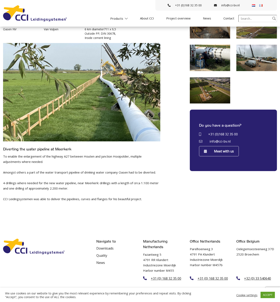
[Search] (274, 18)
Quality (101, 255)
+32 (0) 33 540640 (257, 278)
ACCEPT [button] (267, 295)
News (207, 18)
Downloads (105, 248)
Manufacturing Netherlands (155, 244)
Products (116, 18)
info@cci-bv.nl (230, 5)
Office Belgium (248, 241)
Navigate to (106, 241)
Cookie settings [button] (246, 295)
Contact (228, 18)
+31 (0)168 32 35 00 (188, 5)
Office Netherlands (205, 241)
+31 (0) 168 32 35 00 (166, 278)
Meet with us (224, 151)
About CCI (147, 18)
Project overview (178, 18)
